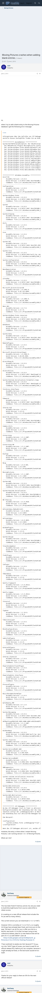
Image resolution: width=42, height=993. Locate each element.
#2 (40, 901)
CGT (4, 61)
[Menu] (3, 3)
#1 (40, 73)
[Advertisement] (21, 31)
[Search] (39, 3)
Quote (39, 841)
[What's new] (35, 3)
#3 (40, 971)
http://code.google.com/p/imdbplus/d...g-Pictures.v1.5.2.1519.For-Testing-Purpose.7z (18, 939)
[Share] (37, 74)
